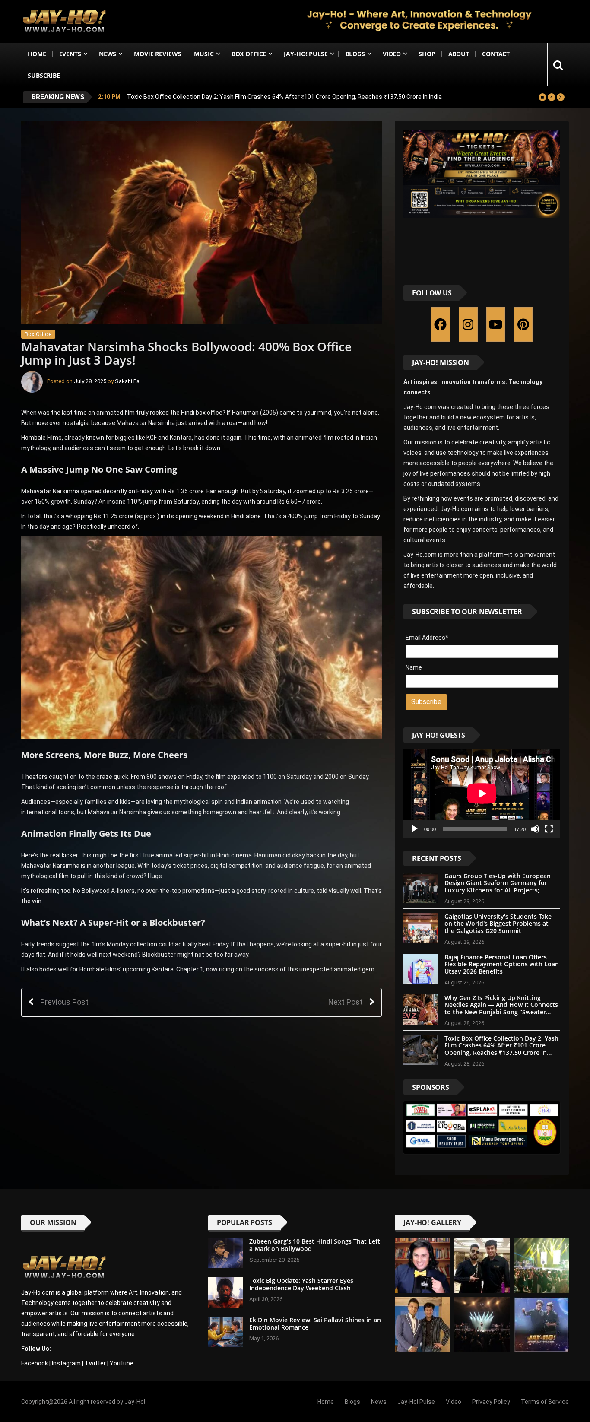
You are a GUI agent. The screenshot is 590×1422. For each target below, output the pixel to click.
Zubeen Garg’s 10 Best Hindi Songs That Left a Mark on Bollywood (314, 1245)
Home (37, 54)
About (458, 54)
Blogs (355, 54)
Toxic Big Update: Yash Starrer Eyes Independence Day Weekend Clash (301, 1284)
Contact (496, 54)
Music (203, 54)
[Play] (414, 829)
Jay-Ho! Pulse (305, 54)
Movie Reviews (157, 54)
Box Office (249, 54)
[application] (481, 793)
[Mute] (535, 829)
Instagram (66, 1363)
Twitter (95, 1363)
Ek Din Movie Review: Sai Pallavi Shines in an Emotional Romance (315, 1323)
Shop (427, 54)
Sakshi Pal (128, 381)
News (107, 54)
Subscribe (44, 75)
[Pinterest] (523, 324)
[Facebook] (440, 324)
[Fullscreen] (549, 829)
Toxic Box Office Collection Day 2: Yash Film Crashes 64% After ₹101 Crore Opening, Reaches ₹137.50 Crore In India (284, 96)
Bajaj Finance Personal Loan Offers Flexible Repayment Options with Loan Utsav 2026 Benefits (501, 964)
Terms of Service (545, 1401)
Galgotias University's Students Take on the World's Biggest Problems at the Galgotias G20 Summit (498, 923)
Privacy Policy (491, 1401)
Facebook (34, 1363)
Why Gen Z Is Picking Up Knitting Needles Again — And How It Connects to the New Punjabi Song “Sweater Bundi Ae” (501, 1008)
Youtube (121, 1363)
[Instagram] (468, 324)
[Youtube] (495, 324)
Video (392, 54)
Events (70, 54)
